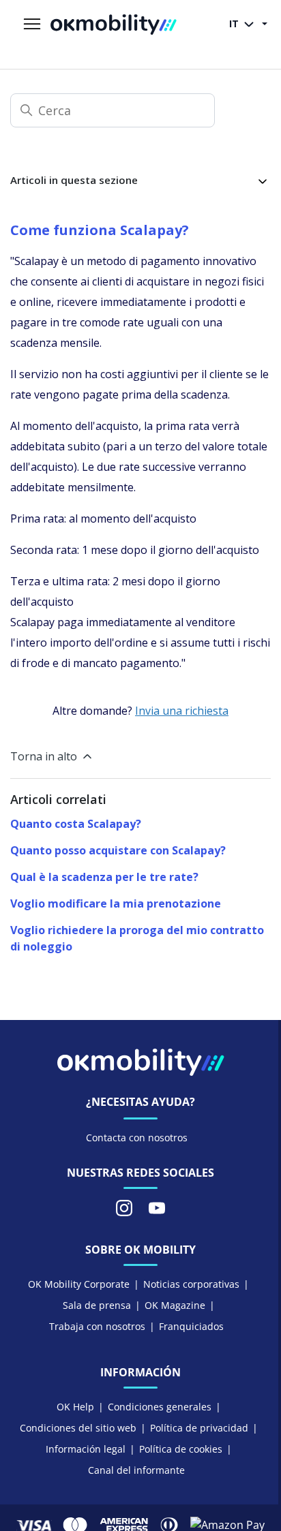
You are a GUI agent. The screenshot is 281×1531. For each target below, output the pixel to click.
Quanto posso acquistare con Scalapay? (118, 850)
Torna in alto (43, 756)
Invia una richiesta (181, 710)
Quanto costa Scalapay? (75, 823)
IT (235, 23)
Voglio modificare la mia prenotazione (115, 903)
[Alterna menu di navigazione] (32, 24)
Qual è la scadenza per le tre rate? (104, 876)
